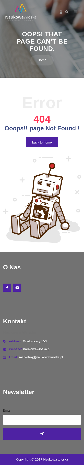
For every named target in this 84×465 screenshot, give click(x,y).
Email (7, 410)
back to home (42, 142)
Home (42, 60)
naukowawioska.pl (29, 349)
